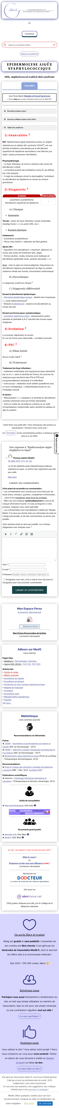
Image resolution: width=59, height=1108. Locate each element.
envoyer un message (38, 1089)
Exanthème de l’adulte (14, 678)
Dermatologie (21, 661)
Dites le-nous (29, 857)
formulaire (10, 433)
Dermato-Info (11, 834)
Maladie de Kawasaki (13, 687)
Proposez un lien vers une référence (26, 863)
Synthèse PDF (35, 770)
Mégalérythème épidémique (16, 697)
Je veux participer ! (29, 1016)
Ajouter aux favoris (30, 626)
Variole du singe (11, 672)
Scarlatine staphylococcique (16, 316)
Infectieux (32, 661)
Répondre (12, 477)
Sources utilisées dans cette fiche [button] (21, 119)
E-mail (5, 569)
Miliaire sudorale (11, 675)
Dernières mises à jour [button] (16, 111)
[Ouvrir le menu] (29, 23)
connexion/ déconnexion (29, 612)
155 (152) (36, 664)
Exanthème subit (11, 694)
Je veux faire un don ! (29, 1068)
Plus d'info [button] (29, 1103)
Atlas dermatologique (14, 805)
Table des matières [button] (15, 128)
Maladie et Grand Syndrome (37, 96)
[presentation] (5, 534)
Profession (7, 574)
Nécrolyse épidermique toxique (18, 297)
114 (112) (27, 664)
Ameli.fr (8, 837)
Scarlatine (8, 690)
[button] (29, 34)
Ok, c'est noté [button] (45, 1103)
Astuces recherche (29, 54)
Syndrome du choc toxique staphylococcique (24, 684)
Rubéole (7, 700)
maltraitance (18, 304)
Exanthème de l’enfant (14, 681)
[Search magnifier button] (5, 45)
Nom (5, 564)
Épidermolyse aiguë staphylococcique (22, 756)
